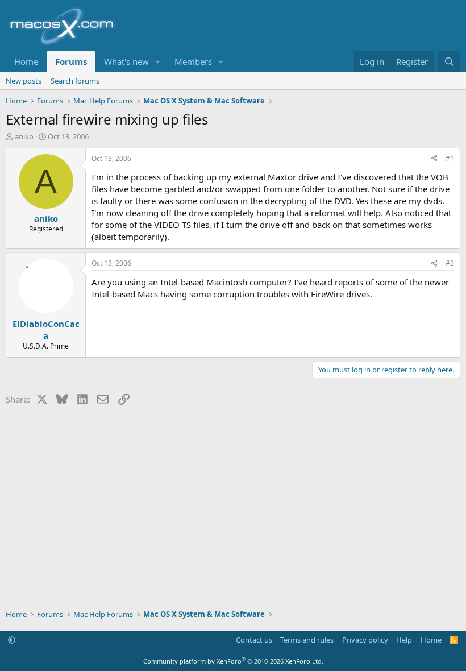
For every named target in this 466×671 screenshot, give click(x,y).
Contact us (254, 640)
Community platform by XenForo (233, 661)
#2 (450, 263)
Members (193, 61)
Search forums (75, 81)
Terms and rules (307, 640)
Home (26, 61)
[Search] (449, 61)
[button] (158, 61)
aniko (24, 136)
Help (404, 640)
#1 (450, 158)
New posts (23, 81)
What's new (126, 61)
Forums (71, 61)
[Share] (434, 158)
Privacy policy (365, 640)
